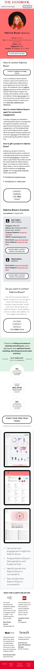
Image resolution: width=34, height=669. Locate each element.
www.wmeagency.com (19, 237)
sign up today (21, 96)
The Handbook (14, 157)
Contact (4, 664)
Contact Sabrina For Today (17, 72)
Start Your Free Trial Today (17, 419)
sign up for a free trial (21, 170)
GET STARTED (27, 6)
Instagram (17, 48)
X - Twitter (26, 48)
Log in (13, 6)
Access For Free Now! (21, 240)
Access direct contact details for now (17, 250)
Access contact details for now (17, 325)
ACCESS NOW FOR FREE (17, 54)
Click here (14, 135)
